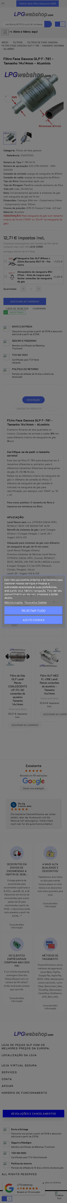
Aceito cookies (33, 620)
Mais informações (13, 602)
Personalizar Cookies (36, 602)
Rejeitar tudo (33, 611)
